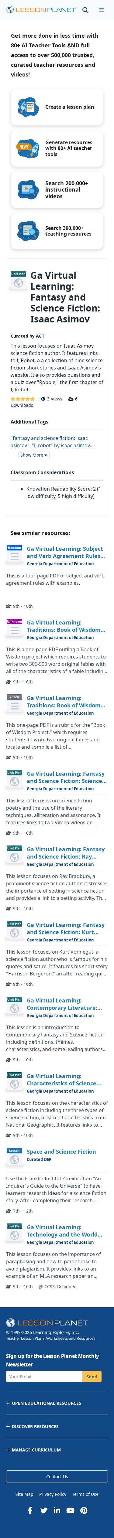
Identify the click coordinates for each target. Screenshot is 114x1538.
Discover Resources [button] (35, 1426)
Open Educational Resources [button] (46, 1403)
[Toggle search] (85, 9)
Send (92, 1376)
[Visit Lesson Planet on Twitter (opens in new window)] (44, 1510)
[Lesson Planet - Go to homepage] (41, 10)
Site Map (24, 1494)
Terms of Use (85, 1494)
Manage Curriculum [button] (36, 1450)
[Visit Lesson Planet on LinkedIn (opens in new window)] (57, 1510)
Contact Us (57, 1476)
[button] (101, 10)
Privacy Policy (52, 1494)
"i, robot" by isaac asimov (61, 445)
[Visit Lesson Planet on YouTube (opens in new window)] (70, 1510)
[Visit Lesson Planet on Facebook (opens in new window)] (30, 1510)
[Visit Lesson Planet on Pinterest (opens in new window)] (84, 1510)
